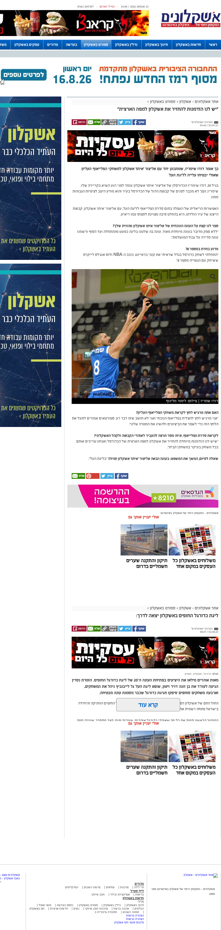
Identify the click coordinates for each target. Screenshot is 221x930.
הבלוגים (139, 908)
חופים (188, 674)
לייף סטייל (137, 891)
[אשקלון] (191, 26)
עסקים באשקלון (26, 44)
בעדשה (71, 44)
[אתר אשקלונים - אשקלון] (201, 875)
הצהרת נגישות (135, 915)
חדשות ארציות (58, 908)
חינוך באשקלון (156, 44)
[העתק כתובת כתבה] (109, 124)
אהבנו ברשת (121, 908)
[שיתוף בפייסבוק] (139, 124)
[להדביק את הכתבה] (92, 478)
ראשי (213, 44)
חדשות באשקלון (188, 44)
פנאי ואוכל (45, 905)
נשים (76, 908)
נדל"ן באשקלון (126, 44)
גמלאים (110, 887)
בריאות (139, 894)
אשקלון (197, 674)
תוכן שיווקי (98, 894)
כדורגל (207, 674)
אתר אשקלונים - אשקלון (198, 101)
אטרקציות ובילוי (120, 894)
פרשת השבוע (92, 887)
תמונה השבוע (131, 912)
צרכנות (124, 887)
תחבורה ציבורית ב (106, 912)
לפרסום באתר (85, 6)
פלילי (141, 901)
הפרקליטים (71, 887)
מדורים (52, 44)
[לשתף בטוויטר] (125, 124)
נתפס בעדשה (64, 905)
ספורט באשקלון (96, 44)
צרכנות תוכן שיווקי (96, 908)
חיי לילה (139, 887)
